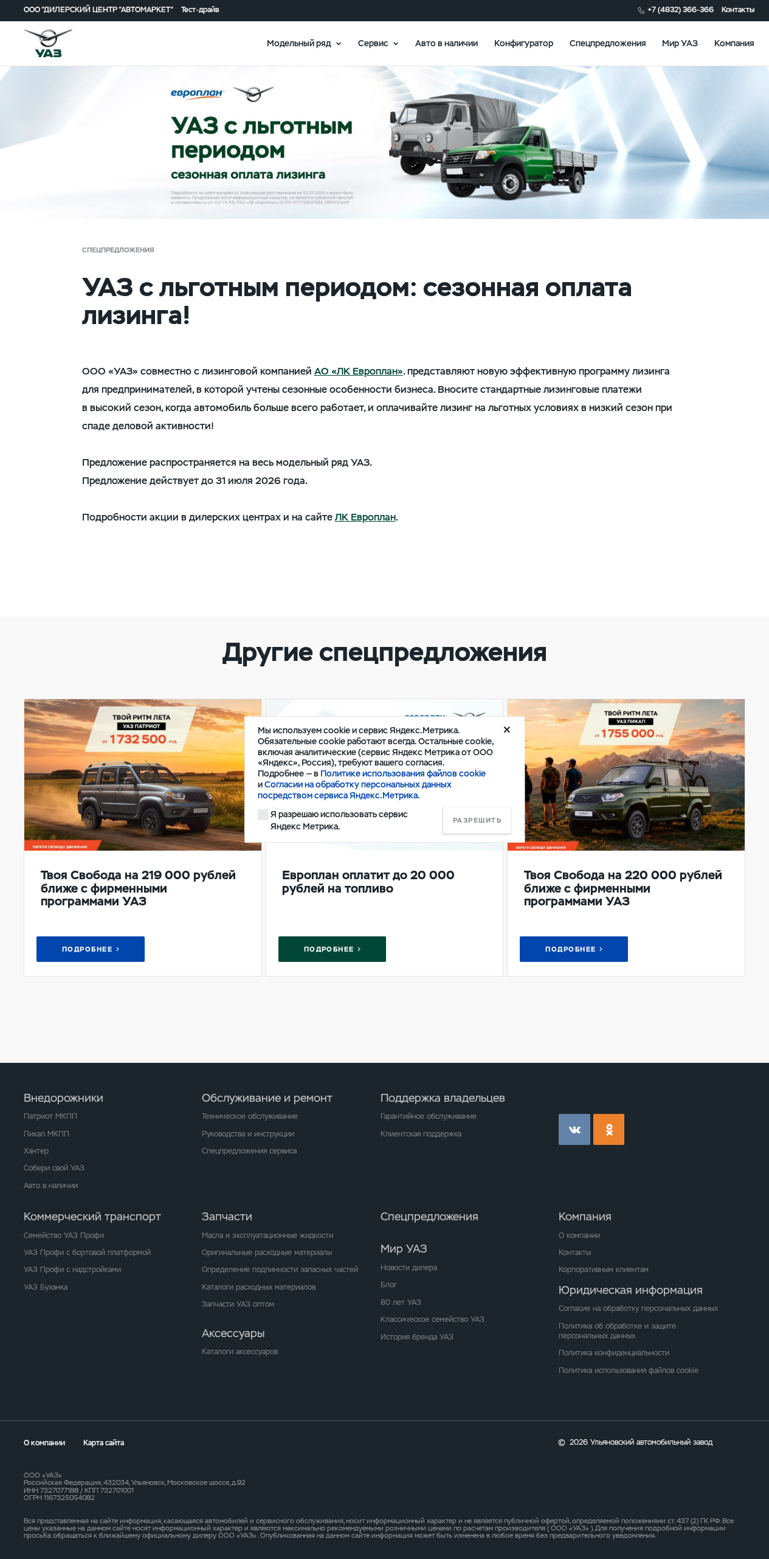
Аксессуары (233, 1333)
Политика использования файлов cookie (628, 1370)
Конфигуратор (523, 43)
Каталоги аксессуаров (240, 1352)
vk (574, 1130)
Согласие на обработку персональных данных (638, 1308)
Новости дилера (409, 1268)
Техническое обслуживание (250, 1116)
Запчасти (227, 1216)
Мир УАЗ (680, 43)
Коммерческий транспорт (92, 1216)
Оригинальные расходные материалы (267, 1252)
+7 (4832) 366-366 (680, 10)
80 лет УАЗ (401, 1302)
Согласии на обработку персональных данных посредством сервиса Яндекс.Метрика (355, 790)
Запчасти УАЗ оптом (238, 1304)
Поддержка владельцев (443, 1098)
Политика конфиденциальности (614, 1353)
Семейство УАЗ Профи (64, 1235)
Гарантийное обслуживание (429, 1116)
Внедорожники (63, 1098)
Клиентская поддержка (421, 1134)
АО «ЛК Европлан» (358, 371)
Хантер (36, 1151)
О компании (579, 1235)
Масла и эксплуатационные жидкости (267, 1235)
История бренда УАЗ (417, 1337)
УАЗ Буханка (45, 1287)
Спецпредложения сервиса (249, 1151)
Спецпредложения (608, 43)
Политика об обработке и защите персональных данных (617, 1331)
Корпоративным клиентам (604, 1269)
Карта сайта (103, 1443)
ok (609, 1130)
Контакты (738, 10)
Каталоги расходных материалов (259, 1287)
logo (61, 43)
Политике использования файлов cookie (403, 773)
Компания (734, 43)
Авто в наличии (446, 43)
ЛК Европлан (365, 517)
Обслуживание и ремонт (267, 1098)
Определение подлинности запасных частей (280, 1269)
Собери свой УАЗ (54, 1168)
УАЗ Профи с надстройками (72, 1269)
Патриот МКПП (50, 1116)
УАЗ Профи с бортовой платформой (87, 1252)
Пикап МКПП (46, 1134)
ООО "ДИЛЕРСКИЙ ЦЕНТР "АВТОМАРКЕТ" (98, 10)
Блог (389, 1285)
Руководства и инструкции (248, 1134)
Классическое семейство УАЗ (433, 1319)
